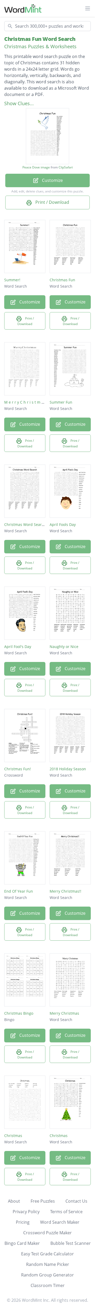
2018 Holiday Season (68, 768)
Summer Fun (61, 402)
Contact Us (76, 1201)
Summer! (12, 279)
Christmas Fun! (17, 768)
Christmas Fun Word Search (39, 38)
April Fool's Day (17, 646)
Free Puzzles (43, 1201)
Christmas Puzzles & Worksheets (40, 46)
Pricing (23, 1222)
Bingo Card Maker (22, 1243)
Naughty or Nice (64, 646)
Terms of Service (66, 1212)
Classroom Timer (48, 1285)
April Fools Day (63, 524)
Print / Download (51, 202)
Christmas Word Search (25, 524)
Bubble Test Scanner (70, 1243)
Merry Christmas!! (65, 891)
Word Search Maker (59, 1222)
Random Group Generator (47, 1275)
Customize (52, 180)
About (14, 1201)
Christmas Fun (62, 279)
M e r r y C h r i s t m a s (25, 402)
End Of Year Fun (18, 891)
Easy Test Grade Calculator (47, 1254)
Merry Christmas (64, 1013)
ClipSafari (66, 167)
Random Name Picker (47, 1264)
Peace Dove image (36, 167)
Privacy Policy (26, 1212)
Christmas (13, 1135)
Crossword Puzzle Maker (47, 1233)
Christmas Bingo (18, 1013)
